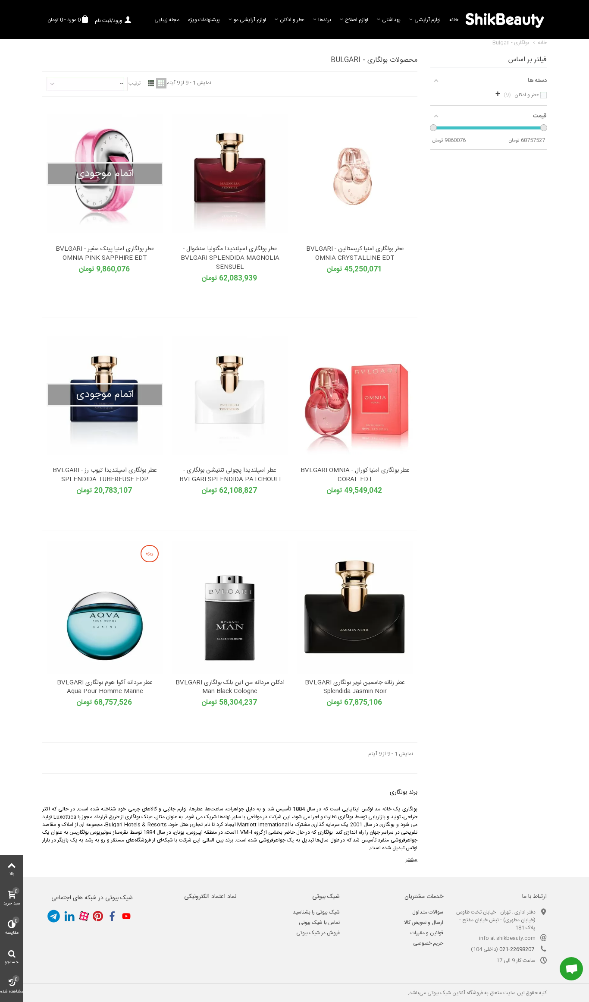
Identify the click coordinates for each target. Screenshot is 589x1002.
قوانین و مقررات (426, 933)
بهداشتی (391, 20)
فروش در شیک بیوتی (318, 933)
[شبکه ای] (161, 83)
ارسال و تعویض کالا (423, 922)
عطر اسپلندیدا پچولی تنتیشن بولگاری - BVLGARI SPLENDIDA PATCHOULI (230, 475)
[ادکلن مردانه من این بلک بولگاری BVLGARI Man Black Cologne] (230, 607)
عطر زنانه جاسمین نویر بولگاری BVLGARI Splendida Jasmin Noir (355, 687)
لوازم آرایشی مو (250, 20)
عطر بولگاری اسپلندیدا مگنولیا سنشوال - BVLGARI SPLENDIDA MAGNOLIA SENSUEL (230, 258)
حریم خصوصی (428, 943)
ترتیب (134, 83)
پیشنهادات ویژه (204, 20)
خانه (453, 20)
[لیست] (151, 83)
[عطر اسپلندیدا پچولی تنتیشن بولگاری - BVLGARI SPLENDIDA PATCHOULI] (230, 395)
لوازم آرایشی (427, 20)
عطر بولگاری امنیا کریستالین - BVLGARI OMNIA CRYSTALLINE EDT (355, 254)
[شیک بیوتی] (505, 19)
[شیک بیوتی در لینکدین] (69, 916)
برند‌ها (324, 20)
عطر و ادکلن (292, 20)
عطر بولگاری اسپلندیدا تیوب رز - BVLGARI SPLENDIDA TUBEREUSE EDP (105, 475)
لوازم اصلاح (356, 20)
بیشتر (411, 859)
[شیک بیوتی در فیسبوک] (112, 916)
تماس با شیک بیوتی (319, 922)
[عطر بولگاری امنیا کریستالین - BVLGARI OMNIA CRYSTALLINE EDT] (355, 173)
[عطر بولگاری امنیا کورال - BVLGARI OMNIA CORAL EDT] (355, 395)
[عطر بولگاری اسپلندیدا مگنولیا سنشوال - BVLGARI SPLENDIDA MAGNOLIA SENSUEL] (230, 173)
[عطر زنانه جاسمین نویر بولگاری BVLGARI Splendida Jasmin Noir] (355, 607)
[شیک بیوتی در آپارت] (83, 916)
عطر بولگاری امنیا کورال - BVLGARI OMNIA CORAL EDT (355, 475)
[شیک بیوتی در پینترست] (97, 916)
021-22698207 (516, 949)
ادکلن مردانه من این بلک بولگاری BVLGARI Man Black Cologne (230, 687)
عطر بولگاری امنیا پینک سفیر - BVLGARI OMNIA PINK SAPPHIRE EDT (105, 254)
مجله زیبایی (166, 20)
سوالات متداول (427, 912)
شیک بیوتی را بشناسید (316, 912)
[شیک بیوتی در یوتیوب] (126, 916)
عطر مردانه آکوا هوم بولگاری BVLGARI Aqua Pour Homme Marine (105, 687)
